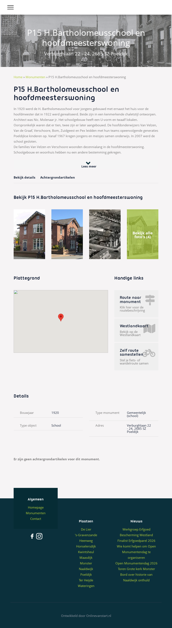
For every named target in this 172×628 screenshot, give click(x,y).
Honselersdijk (86, 546)
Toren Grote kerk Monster (136, 569)
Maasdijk (86, 557)
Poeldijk (86, 574)
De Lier (86, 529)
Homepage (36, 507)
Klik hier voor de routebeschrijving (132, 309)
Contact (35, 519)
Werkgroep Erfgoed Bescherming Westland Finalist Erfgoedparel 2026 (136, 535)
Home (18, 77)
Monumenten (35, 77)
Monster (86, 563)
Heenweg (86, 540)
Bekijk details (24, 177)
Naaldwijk (86, 569)
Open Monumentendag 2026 (136, 563)
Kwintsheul (86, 552)
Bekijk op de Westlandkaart (130, 333)
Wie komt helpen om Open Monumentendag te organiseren (136, 552)
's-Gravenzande (86, 535)
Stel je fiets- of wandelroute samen (134, 362)
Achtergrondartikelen (57, 177)
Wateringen (86, 586)
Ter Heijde (86, 580)
